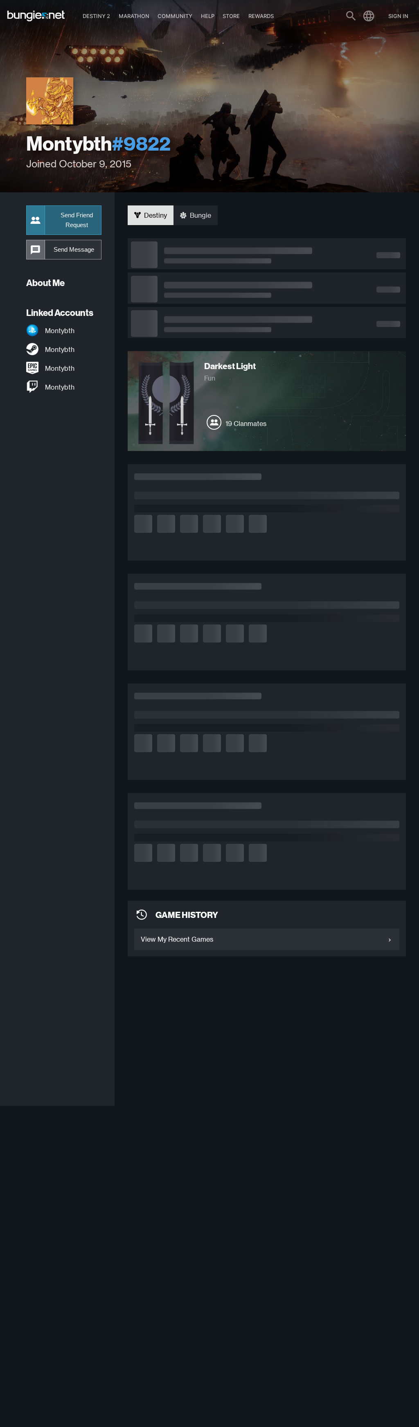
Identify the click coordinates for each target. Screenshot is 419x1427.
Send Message (74, 249)
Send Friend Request (77, 220)
